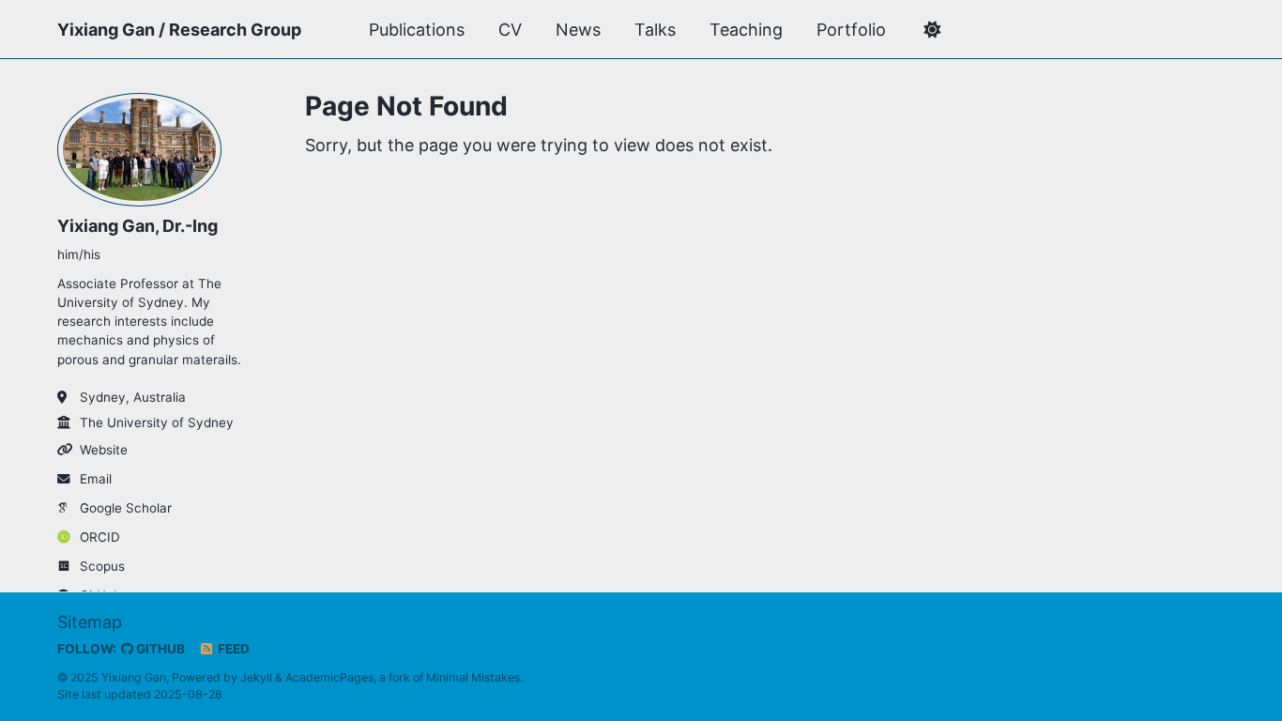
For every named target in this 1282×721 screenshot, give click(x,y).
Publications (417, 29)
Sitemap (89, 622)
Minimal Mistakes (473, 677)
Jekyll (256, 677)
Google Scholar (126, 507)
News (578, 29)
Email (96, 478)
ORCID (100, 537)
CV (510, 29)
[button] (931, 30)
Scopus (102, 566)
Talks (655, 29)
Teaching (746, 29)
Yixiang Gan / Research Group (179, 29)
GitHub (159, 648)
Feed (232, 648)
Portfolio (851, 29)
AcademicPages (329, 677)
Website (104, 449)
